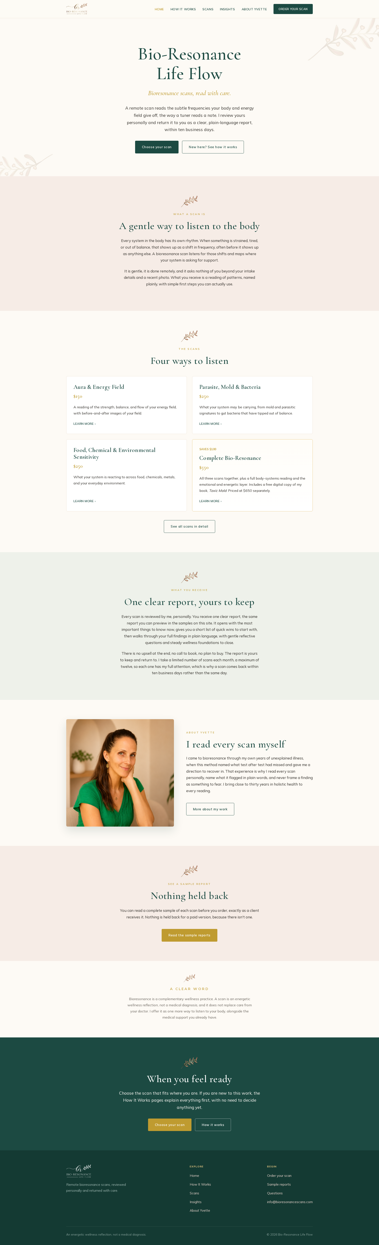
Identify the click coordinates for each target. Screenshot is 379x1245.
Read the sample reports (189, 935)
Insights (227, 9)
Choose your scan (157, 147)
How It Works (183, 9)
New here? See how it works (213, 147)
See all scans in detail (189, 526)
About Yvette (254, 9)
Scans (207, 9)
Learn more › (84, 423)
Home (159, 9)
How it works (213, 1125)
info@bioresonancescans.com (290, 1202)
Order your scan (279, 1176)
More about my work (210, 809)
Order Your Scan (293, 9)
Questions (275, 1193)
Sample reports (279, 1184)
